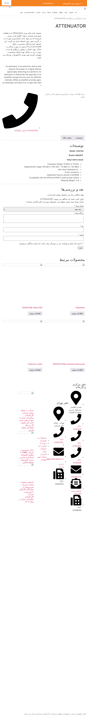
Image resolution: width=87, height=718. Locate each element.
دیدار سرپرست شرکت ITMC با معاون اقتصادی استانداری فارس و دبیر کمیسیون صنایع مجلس (27, 456)
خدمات (66, 12)
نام (82, 226)
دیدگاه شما (79, 213)
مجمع (21, 12)
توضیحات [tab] (78, 138)
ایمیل (81, 235)
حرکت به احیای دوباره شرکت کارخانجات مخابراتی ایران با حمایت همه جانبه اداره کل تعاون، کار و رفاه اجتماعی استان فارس (26, 420)
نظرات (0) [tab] (67, 138)
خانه (76, 12)
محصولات (71, 12)
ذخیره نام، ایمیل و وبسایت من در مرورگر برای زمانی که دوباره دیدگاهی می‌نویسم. (50, 243)
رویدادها (49, 12)
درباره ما (44, 12)
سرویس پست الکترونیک (72, 3)
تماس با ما (38, 12)
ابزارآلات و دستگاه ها (73, 18)
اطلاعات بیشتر (77, 313)
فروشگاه (61, 12)
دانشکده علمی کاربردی (29, 12)
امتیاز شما (79, 206)
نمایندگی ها (54, 12)
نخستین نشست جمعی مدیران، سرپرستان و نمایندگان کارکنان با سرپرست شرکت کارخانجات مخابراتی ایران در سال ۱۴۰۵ (26, 492)
